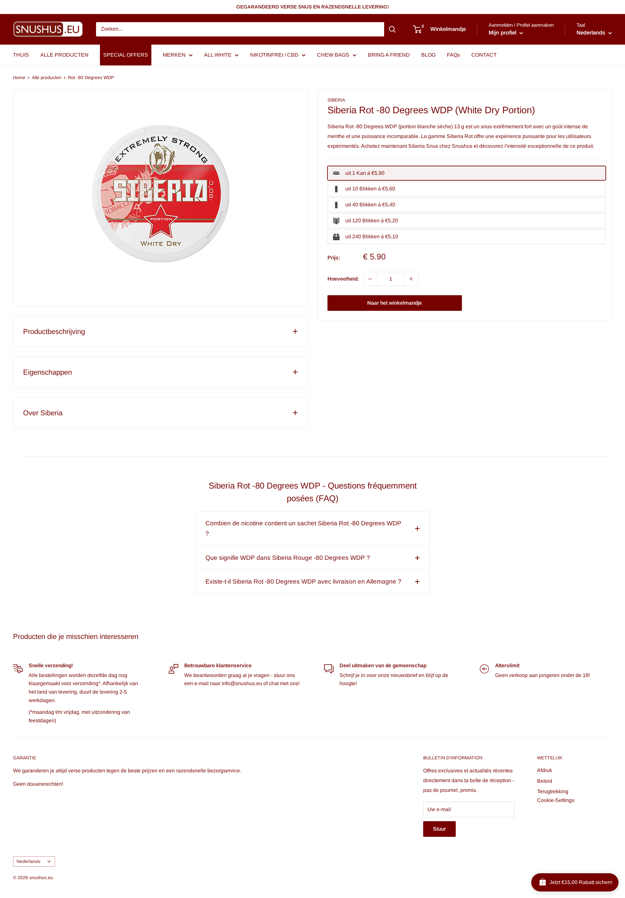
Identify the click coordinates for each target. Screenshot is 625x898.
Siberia (336, 100)
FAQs (453, 55)
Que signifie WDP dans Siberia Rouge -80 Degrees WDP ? (287, 557)
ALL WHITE (217, 55)
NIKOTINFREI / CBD (274, 55)
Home (19, 77)
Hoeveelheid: (343, 279)
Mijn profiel (503, 33)
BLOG (428, 55)
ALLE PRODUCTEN (64, 55)
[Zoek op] (392, 29)
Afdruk (544, 770)
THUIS (21, 55)
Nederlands (28, 861)
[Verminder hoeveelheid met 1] (370, 279)
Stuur (439, 829)
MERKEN (174, 55)
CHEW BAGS (333, 55)
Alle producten (47, 77)
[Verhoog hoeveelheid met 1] (411, 279)
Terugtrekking (552, 791)
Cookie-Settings (555, 800)
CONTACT (484, 55)
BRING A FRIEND (389, 55)
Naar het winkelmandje (394, 303)
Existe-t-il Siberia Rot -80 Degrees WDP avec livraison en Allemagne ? (303, 581)
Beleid (544, 781)
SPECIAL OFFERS (125, 55)
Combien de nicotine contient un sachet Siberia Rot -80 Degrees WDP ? (303, 528)
